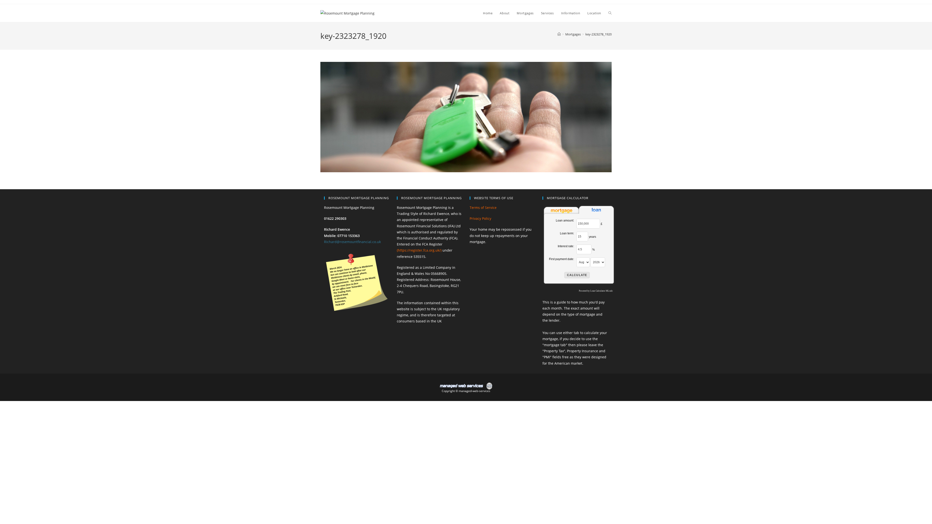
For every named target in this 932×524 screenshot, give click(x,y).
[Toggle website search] (610, 13)
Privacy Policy (480, 218)
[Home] (559, 34)
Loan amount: (565, 220)
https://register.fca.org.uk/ (419, 250)
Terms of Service (483, 207)
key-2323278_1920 (598, 34)
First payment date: (561, 259)
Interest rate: (566, 246)
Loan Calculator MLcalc (601, 291)
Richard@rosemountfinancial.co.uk (352, 241)
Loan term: (567, 233)
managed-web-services (474, 391)
